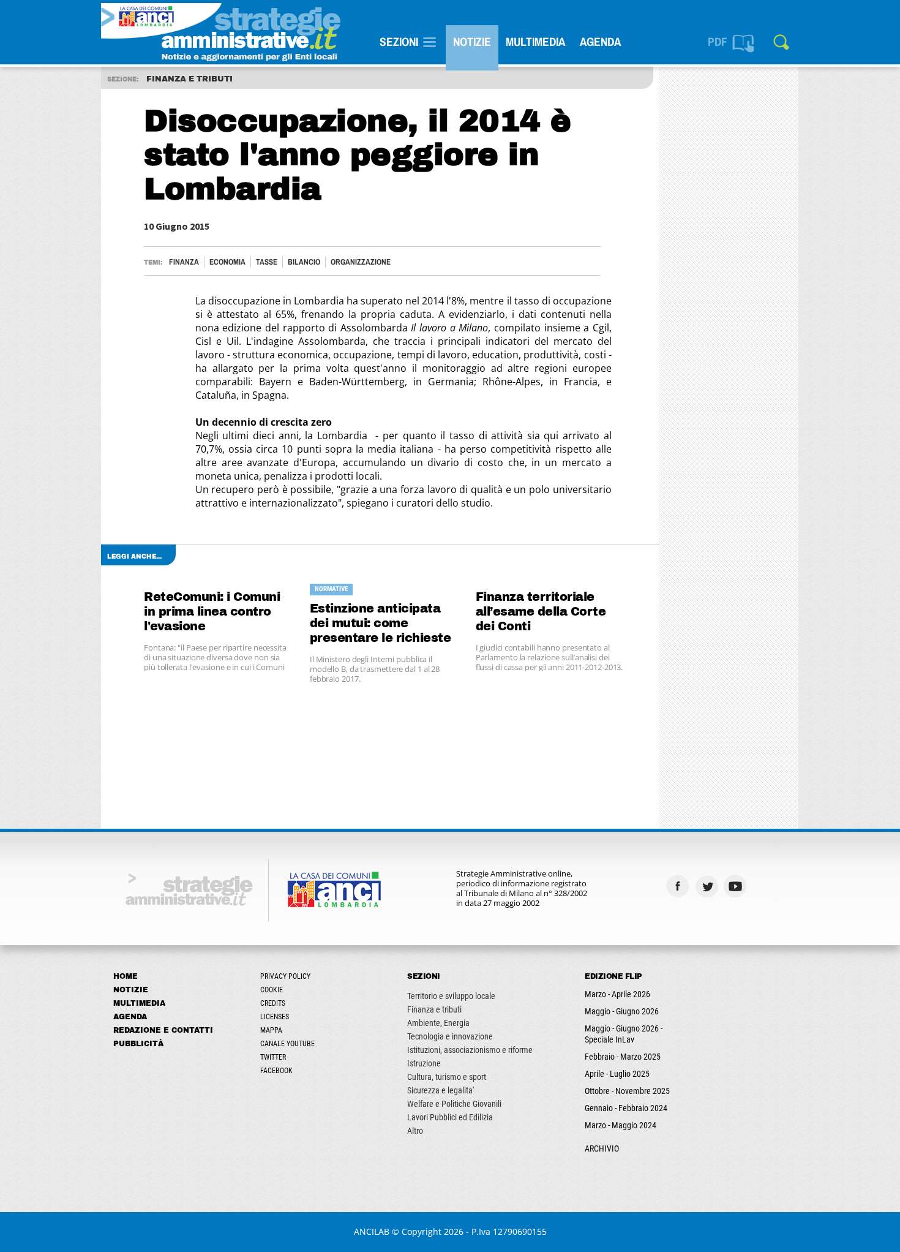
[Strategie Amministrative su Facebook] (679, 886)
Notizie (472, 42)
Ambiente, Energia (438, 1023)
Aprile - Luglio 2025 (617, 1074)
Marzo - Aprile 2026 (617, 994)
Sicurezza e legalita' (440, 1090)
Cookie (271, 990)
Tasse (266, 262)
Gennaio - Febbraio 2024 (626, 1108)
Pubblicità (138, 1043)
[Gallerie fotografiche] (765, 886)
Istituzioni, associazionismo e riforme (470, 1050)
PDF (717, 42)
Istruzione (424, 1063)
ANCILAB (371, 1231)
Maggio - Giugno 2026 (622, 1011)
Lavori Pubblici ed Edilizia (450, 1117)
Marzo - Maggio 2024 (620, 1125)
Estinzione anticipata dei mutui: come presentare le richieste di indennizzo (380, 624)
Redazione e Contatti (163, 1030)
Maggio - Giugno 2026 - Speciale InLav (623, 1034)
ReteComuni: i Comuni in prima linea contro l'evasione (212, 611)
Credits (272, 1003)
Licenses (274, 1016)
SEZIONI (399, 42)
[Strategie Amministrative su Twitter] (708, 886)
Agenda (600, 42)
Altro (415, 1131)
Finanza (184, 262)
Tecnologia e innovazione (450, 1036)
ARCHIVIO (602, 1148)
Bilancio (304, 262)
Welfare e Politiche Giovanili (454, 1104)
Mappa (271, 1030)
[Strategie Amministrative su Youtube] (737, 886)
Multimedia (535, 42)
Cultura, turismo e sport (446, 1077)
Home (125, 976)
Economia (227, 262)
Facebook (276, 1070)
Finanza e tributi (434, 1009)
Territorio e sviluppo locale (451, 996)
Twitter (273, 1057)
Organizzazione (361, 262)
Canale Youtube (287, 1043)
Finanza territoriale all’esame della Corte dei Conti (541, 611)
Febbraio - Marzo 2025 (623, 1057)
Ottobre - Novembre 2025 (627, 1091)
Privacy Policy (285, 976)
